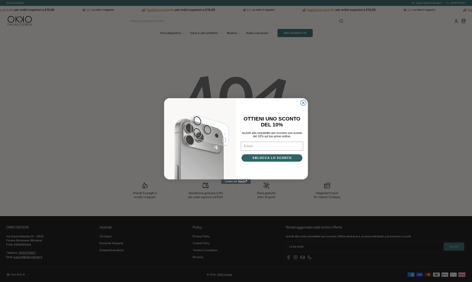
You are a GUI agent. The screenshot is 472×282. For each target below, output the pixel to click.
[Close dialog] (303, 103)
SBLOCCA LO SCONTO (272, 157)
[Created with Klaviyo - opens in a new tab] (236, 181)
